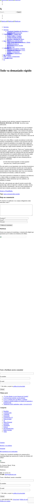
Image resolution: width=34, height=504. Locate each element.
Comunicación (7, 412)
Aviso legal (16, 499)
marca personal (8, 194)
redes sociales (16, 194)
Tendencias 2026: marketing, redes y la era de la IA (17, 404)
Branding (6, 411)
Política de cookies (5, 501)
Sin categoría (18, 75)
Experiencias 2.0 (8, 417)
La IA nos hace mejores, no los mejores (14, 398)
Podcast (5, 427)
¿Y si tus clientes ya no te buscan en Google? (15, 396)
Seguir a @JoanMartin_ (6, 191)
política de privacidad (19, 386)
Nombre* (2, 218)
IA (4, 420)
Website (2, 222)
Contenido (6, 414)
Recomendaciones (8, 428)
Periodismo (6, 425)
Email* (2, 220)
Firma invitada (7, 419)
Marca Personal (7, 422)
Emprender (6, 416)
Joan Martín (28, 75)
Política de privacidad (26, 499)
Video (5, 431)
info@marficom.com (10, 474)
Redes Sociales (7, 430)
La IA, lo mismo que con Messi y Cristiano (15, 399)
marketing (6, 424)
